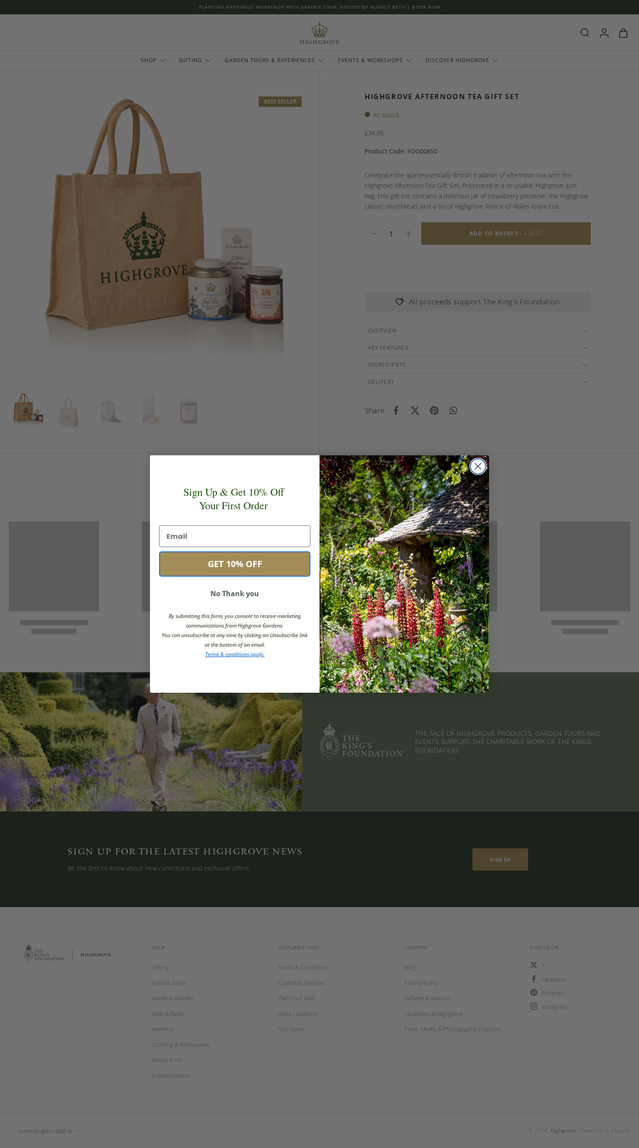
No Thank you (234, 593)
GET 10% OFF (235, 564)
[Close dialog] (478, 466)
